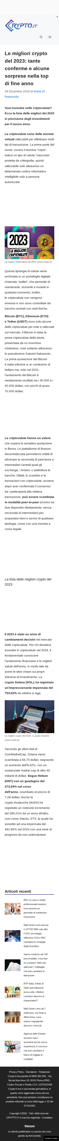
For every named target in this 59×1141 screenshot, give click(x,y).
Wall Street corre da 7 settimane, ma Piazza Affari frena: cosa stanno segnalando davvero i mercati (35, 1017)
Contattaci (47, 1117)
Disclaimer (31, 1072)
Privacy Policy (16, 1072)
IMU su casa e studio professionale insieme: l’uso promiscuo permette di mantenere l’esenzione (35, 908)
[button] (41, 37)
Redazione (44, 1072)
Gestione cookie (51, 1138)
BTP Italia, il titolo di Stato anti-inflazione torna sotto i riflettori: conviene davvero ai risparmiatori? (34, 992)
